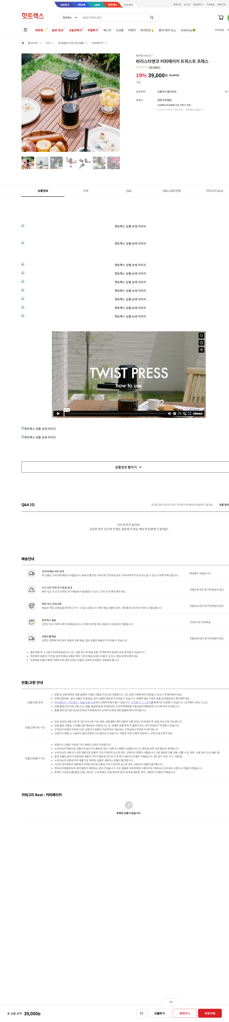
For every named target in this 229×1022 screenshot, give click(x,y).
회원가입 (177, 4)
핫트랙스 (67, 17)
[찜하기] (141, 1013)
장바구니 (184, 1013)
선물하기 (159, 1013)
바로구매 (210, 1013)
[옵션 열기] (171, 1001)
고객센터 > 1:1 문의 (141, 702)
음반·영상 (57, 30)
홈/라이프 (33, 43)
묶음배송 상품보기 (194, 109)
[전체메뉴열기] (25, 30)
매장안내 (221, 4)
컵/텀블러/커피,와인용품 (71, 43)
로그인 (187, 4)
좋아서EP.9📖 (167, 30)
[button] (148, 67)
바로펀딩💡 (147, 30)
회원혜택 (197, 4)
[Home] (22, 42)
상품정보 (43, 190)
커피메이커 (97, 43)
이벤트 (132, 30)
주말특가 (92, 30)
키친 (48, 43)
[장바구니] (221, 17)
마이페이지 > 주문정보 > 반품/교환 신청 (74, 702)
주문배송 (211, 4)
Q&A (129, 190)
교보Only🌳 (188, 30)
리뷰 (86, 190)
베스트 (107, 30)
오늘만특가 (75, 30)
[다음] (121, 104)
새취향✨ (41, 30)
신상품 (120, 30)
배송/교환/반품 (172, 190)
